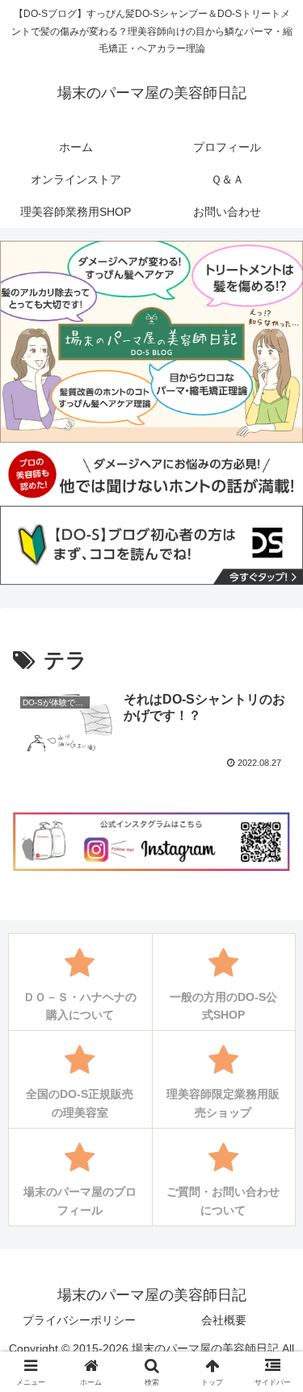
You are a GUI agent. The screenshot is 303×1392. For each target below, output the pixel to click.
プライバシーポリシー (79, 1320)
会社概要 (223, 1320)
